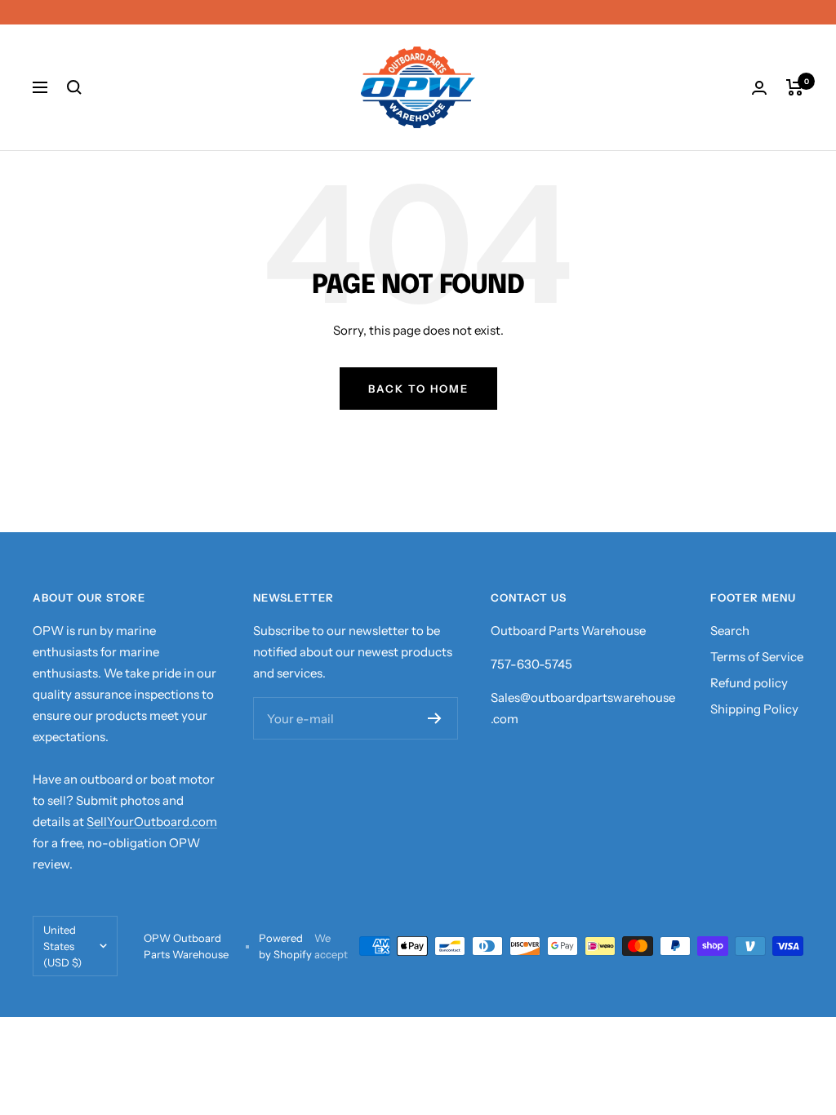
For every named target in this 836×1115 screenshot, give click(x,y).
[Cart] (794, 87)
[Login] (759, 88)
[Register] (435, 718)
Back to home (418, 388)
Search (729, 630)
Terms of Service (756, 656)
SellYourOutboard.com (152, 821)
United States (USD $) (62, 946)
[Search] (74, 87)
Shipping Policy (754, 709)
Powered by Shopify (285, 946)
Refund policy (749, 683)
